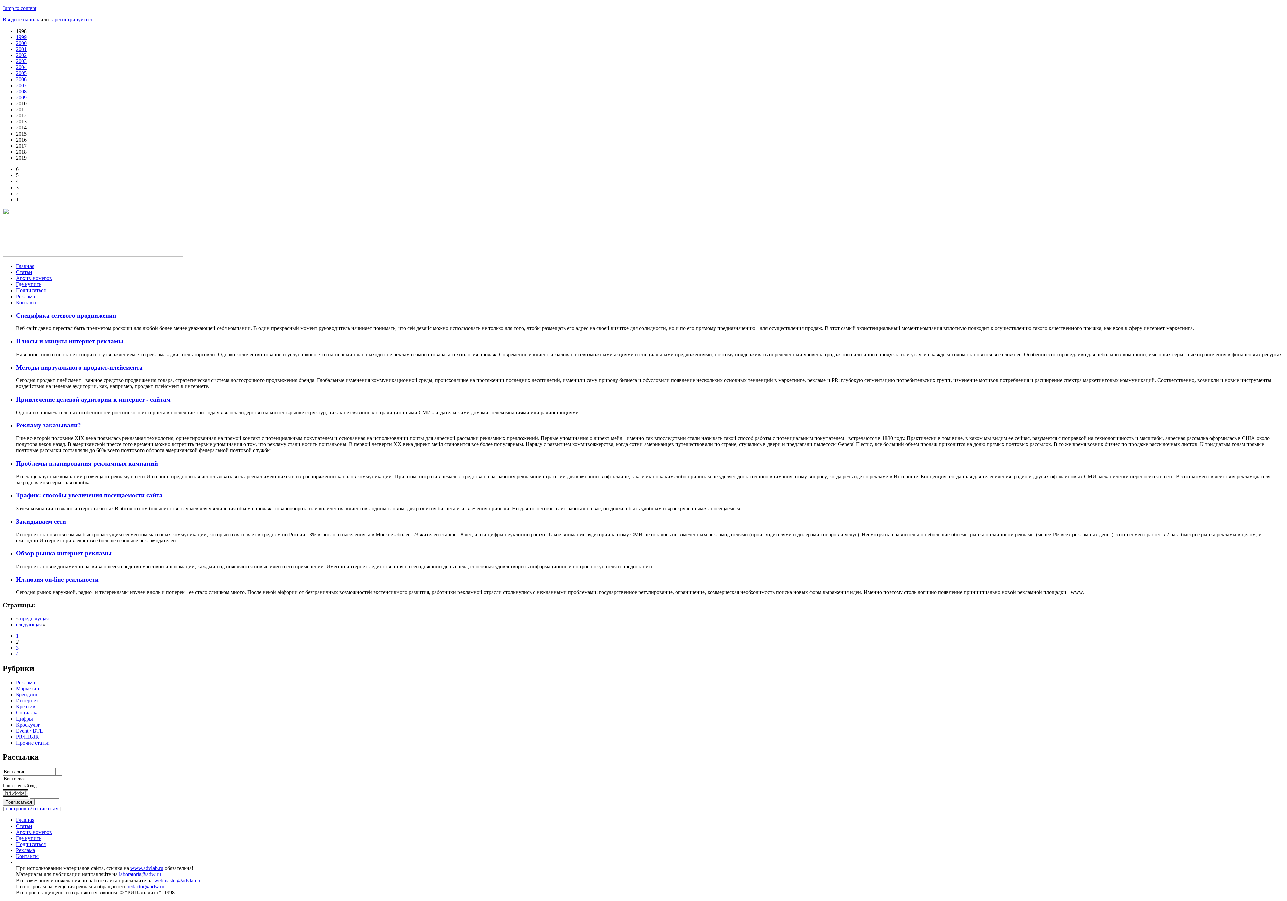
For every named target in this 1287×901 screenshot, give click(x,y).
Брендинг (27, 694)
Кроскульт (28, 725)
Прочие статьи (33, 743)
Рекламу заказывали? (48, 425)
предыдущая (34, 618)
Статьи (24, 272)
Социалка (27, 713)
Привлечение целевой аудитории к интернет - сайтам (93, 399)
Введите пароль (21, 19)
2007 (21, 85)
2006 (21, 79)
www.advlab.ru (146, 868)
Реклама (25, 296)
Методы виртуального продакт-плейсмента (79, 367)
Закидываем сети (41, 521)
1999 (21, 37)
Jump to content (19, 8)
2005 (21, 73)
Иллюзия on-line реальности (57, 579)
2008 (21, 91)
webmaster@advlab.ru (178, 880)
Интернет (27, 700)
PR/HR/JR (27, 737)
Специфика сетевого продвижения (66, 315)
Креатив (25, 706)
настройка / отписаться (32, 808)
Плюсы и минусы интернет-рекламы (69, 341)
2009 (21, 97)
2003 (21, 61)
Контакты (27, 302)
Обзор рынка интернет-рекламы (64, 553)
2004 (21, 67)
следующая (29, 624)
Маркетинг (29, 688)
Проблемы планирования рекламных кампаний (87, 463)
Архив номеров (34, 278)
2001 (21, 49)
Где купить (28, 284)
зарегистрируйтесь (71, 19)
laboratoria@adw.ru (140, 874)
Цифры (24, 719)
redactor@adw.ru (146, 886)
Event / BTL (29, 731)
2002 (21, 55)
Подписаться (31, 290)
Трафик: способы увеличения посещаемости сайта (89, 495)
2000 (21, 43)
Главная (25, 266)
